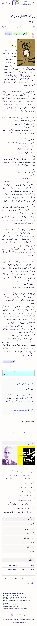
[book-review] (23, 491)
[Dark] (6, 2)
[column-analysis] (21, 500)
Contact (15, 610)
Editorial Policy (6, 608)
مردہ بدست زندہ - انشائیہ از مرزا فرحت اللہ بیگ (21, 471)
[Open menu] (34, 2)
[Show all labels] (31, 583)
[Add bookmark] (5, 27)
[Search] (9, 2)
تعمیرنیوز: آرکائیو (30, 546)
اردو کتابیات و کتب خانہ (28, 542)
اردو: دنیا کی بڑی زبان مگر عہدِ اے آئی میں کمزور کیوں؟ (19, 503)
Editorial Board (23, 608)
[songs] (25, 483)
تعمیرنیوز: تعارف (30, 524)
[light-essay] (24, 468)
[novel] (21, 421)
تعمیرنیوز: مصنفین (30, 533)
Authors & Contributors (8, 610)
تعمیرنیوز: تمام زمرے (29, 528)
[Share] (3, 27)
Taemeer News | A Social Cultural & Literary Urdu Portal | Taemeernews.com (20, 621)
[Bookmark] (2, 2)
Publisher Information (14, 608)
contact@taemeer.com (20, 409)
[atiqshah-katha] (30, 421)
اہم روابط (31, 551)
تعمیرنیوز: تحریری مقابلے (29, 537)
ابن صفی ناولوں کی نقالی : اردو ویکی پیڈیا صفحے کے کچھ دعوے (18, 511)
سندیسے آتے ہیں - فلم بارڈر (25, 486)
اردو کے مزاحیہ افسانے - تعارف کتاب (23, 495)
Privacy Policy (21, 610)
